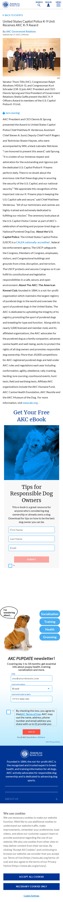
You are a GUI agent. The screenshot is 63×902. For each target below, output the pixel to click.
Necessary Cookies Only (31, 886)
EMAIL (13, 674)
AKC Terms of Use (30, 714)
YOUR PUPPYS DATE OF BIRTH (21, 694)
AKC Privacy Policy (53, 742)
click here (41, 737)
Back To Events (14, 15)
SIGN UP (31, 732)
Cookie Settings (31, 895)
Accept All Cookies (31, 876)
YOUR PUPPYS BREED (18, 684)
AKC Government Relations (21, 31)
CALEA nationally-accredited (33, 242)
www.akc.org (30, 402)
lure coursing (12, 112)
